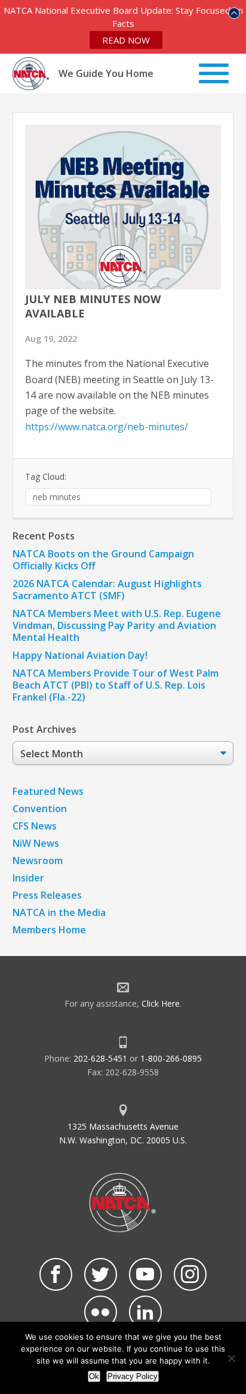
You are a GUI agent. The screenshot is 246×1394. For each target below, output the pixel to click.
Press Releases (47, 895)
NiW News (36, 843)
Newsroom (38, 860)
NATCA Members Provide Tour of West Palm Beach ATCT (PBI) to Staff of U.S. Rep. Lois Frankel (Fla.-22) (116, 685)
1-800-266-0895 (171, 1058)
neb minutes (57, 496)
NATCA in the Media (59, 912)
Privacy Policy (132, 1376)
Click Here (161, 1003)
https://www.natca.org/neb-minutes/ (106, 426)
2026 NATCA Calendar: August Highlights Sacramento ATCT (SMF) (107, 589)
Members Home (49, 929)
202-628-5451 (100, 1058)
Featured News (48, 791)
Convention (40, 808)
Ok (94, 1376)
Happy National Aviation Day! (80, 655)
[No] (231, 1358)
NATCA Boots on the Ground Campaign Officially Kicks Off (103, 559)
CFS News (35, 825)
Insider (28, 877)
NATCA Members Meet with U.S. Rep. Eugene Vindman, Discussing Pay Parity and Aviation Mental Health (117, 625)
